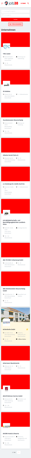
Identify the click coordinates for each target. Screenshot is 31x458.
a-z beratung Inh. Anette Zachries (14, 184)
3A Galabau (6, 91)
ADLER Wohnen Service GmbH (12, 396)
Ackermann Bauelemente (11, 363)
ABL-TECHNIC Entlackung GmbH (13, 260)
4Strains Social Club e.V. (10, 155)
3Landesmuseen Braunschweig (13, 120)
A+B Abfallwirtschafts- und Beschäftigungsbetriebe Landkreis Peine (14, 222)
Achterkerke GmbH (9, 329)
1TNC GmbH (6, 54)
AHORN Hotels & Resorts (11, 433)
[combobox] (15, 11)
